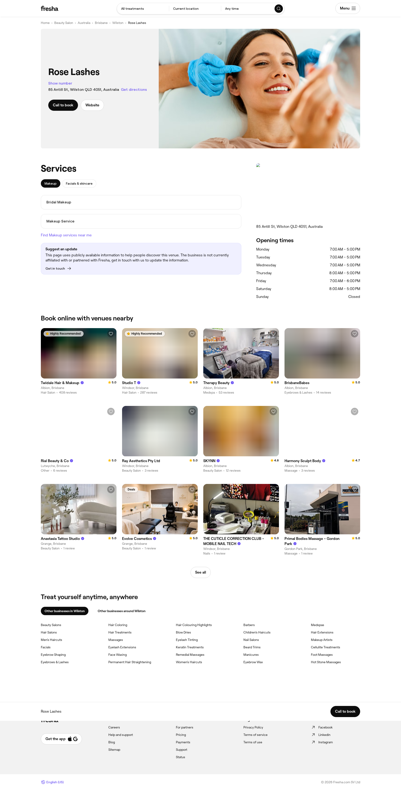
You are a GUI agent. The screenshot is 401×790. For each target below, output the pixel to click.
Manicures (251, 654)
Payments (183, 742)
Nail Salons (251, 640)
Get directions (134, 89)
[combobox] (143, 8)
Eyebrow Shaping (53, 654)
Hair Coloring (117, 625)
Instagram (325, 742)
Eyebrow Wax (253, 662)
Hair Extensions (322, 632)
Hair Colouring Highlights (194, 625)
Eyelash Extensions (122, 647)
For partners (184, 727)
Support (181, 749)
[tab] (50, 183)
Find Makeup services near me (66, 235)
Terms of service (255, 735)
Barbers (249, 625)
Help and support (120, 735)
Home (45, 23)
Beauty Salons (51, 625)
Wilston (117, 23)
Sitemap (114, 749)
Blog (111, 742)
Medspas (317, 625)
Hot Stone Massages (326, 662)
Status (180, 757)
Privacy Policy (253, 727)
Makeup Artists (322, 640)
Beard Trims (252, 647)
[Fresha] (49, 8)
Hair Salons (49, 632)
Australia (84, 23)
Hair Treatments (120, 632)
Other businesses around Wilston (122, 611)
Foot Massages (322, 654)
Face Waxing (117, 654)
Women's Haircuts (189, 662)
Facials (46, 647)
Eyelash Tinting (187, 640)
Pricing (181, 735)
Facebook (325, 727)
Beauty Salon (63, 23)
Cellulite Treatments (325, 647)
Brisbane (101, 23)
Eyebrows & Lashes (55, 662)
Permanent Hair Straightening (129, 662)
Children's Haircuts (257, 632)
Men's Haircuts (51, 640)
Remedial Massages (190, 654)
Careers (114, 727)
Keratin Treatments (190, 647)
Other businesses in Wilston (65, 611)
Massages (115, 640)
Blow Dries (183, 632)
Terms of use (252, 742)
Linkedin (324, 735)
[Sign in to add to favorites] (111, 333)
